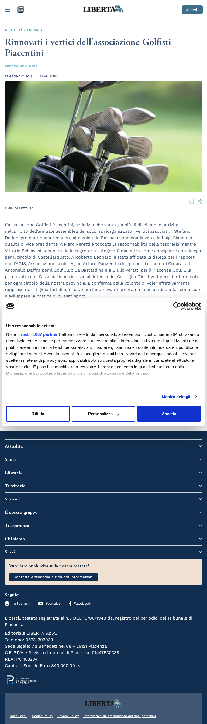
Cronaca (35, 30)
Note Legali (18, 716)
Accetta (169, 413)
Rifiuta (38, 413)
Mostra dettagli (176, 396)
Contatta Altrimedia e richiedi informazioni (53, 577)
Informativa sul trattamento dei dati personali (119, 716)
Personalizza (100, 413)
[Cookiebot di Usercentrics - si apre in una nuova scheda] (177, 306)
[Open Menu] (7, 10)
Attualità (14, 30)
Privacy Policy (68, 716)
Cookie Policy (42, 716)
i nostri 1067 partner (37, 334)
